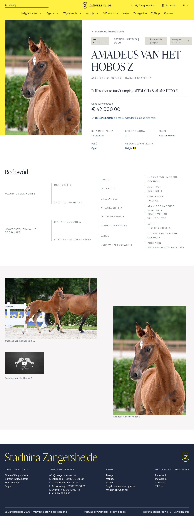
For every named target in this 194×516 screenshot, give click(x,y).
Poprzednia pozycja (156, 41)
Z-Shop (155, 13)
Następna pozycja (176, 41)
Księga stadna (29, 13)
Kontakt (168, 13)
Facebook (161, 475)
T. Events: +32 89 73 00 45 (64, 489)
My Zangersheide (144, 5)
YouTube (160, 482)
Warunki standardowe (155, 511)
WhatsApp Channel (116, 489)
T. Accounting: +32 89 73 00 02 (67, 486)
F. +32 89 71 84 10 (59, 493)
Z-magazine (140, 13)
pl (184, 5)
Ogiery (50, 13)
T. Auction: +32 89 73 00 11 (64, 482)
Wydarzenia (70, 13)
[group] (51, 310)
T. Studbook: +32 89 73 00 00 (66, 478)
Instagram (161, 478)
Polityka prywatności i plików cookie (105, 511)
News (125, 13)
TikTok (159, 486)
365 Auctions (110, 13)
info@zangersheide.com (62, 475)
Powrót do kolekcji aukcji (109, 31)
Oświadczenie (181, 511)
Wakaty (109, 478)
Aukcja (90, 13)
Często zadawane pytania (120, 486)
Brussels (171, 5)
